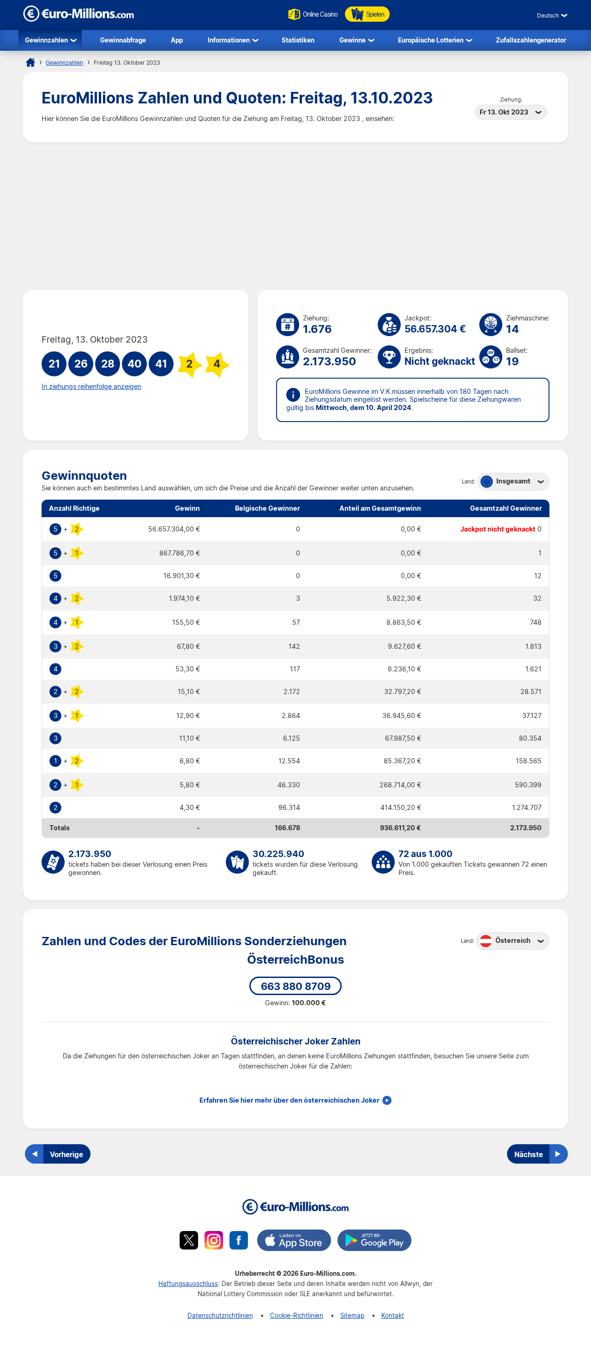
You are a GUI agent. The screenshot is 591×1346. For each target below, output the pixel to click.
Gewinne (352, 40)
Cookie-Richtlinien (296, 1315)
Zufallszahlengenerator (531, 40)
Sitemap (352, 1315)
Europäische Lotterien (431, 40)
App (177, 40)
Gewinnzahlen (46, 40)
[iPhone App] (294, 1241)
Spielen (375, 14)
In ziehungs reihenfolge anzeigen (91, 386)
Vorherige (66, 1154)
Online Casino (320, 14)
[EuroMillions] (78, 19)
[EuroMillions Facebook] (238, 1242)
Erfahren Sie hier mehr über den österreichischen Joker (289, 1100)
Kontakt (392, 1315)
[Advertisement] (295, 216)
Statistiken (298, 40)
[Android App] (374, 1241)
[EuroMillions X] (188, 1242)
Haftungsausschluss (188, 1283)
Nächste (528, 1154)
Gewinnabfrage (123, 40)
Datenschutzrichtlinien (220, 1315)
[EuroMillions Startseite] (30, 62)
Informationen (229, 40)
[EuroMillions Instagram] (213, 1242)
